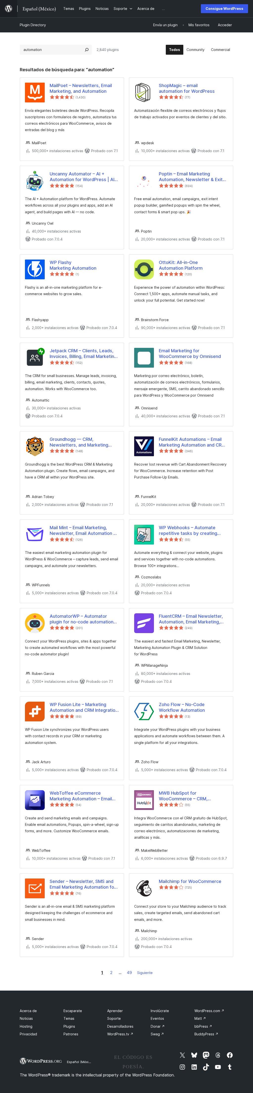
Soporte (114, 1018)
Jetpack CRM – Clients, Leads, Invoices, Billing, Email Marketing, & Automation (84, 353)
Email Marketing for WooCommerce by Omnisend (190, 353)
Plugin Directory (33, 25)
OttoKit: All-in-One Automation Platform (181, 265)
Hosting (26, 1026)
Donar (158, 1026)
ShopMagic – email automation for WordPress (187, 88)
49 (129, 972)
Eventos (157, 1018)
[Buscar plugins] (87, 50)
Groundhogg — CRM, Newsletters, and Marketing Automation (79, 442)
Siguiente (145, 973)
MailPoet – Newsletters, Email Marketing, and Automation (81, 88)
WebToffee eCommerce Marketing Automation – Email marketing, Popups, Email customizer (81, 796)
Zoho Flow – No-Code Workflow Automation (182, 707)
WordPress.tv (120, 1034)
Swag (157, 1034)
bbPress (203, 1026)
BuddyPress (206, 1034)
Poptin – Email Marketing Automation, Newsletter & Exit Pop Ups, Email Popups (191, 177)
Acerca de (28, 1011)
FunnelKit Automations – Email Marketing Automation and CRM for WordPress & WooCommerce (192, 442)
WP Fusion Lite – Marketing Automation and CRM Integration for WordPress (84, 707)
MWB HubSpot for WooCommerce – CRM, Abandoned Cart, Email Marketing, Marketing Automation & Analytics (183, 796)
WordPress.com (209, 1011)
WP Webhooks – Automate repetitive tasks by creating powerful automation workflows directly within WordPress (192, 530)
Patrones (70, 1034)
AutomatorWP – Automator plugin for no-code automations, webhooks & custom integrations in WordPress (83, 619)
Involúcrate (160, 1011)
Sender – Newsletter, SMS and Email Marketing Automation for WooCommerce (83, 884)
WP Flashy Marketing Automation (73, 265)
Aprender (115, 1011)
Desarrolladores (120, 1026)
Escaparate (72, 1011)
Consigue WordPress (224, 8)
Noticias (26, 1018)
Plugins (69, 1026)
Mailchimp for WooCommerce (190, 881)
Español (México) (80, 1062)
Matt (200, 1018)
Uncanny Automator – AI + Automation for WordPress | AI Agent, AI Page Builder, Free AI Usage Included (82, 177)
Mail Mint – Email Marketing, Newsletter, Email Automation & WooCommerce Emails (83, 530)
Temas (68, 1018)
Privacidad (28, 1034)
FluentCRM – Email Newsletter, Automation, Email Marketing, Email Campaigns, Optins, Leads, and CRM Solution (193, 619)
